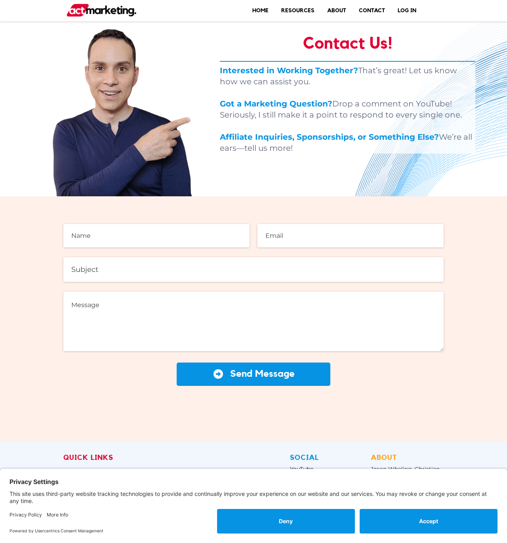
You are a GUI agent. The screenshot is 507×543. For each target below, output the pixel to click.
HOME (260, 10)
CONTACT (372, 10)
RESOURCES (297, 10)
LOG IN (407, 10)
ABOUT (336, 10)
